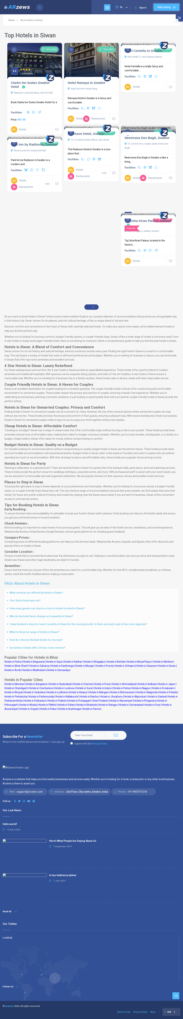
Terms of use (123, 1012)
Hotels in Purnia (104, 665)
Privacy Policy (99, 743)
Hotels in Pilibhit (47, 704)
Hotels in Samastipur (59, 670)
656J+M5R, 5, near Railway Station (144, 56)
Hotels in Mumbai (14, 684)
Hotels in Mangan (98, 692)
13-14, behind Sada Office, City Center (90, 139)
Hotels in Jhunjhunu (111, 696)
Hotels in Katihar (73, 661)
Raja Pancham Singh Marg (84, 88)
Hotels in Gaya (54, 661)
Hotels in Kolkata (147, 684)
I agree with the (90, 743)
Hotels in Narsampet (121, 700)
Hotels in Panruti (92, 708)
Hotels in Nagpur (141, 688)
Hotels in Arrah (12, 670)
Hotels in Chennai (83, 684)
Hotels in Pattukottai (15, 696)
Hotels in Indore (103, 688)
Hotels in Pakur (48, 708)
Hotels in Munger (84, 665)
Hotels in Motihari (163, 661)
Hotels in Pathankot (35, 700)
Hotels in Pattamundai (41, 696)
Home (11, 20)
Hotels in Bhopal (13, 692)
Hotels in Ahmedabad (124, 684)
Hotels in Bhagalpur (94, 661)
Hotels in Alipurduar (135, 696)
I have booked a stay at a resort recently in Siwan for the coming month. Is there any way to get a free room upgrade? (78, 624)
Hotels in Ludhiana (57, 692)
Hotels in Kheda (28, 704)
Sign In (142, 7)
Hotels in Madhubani (34, 670)
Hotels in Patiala (168, 692)
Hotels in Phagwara (145, 700)
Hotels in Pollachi (57, 700)
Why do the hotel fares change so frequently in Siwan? (41, 616)
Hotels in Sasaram (146, 665)
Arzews (9, 1006)
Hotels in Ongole (29, 708)
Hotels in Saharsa (39, 665)
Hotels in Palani (66, 704)
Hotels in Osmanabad (131, 704)
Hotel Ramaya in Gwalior (86, 83)
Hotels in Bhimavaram (122, 692)
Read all (7, 911)
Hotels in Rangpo (107, 704)
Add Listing (164, 7)
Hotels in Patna (121, 688)
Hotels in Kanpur (78, 692)
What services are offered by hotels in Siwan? (36, 592)
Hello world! (10, 824)
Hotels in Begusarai (34, 661)
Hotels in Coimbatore (41, 688)
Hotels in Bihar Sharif (16, 665)
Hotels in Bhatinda (86, 704)
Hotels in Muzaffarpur (139, 661)
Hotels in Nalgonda (147, 692)
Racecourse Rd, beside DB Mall (30, 150)
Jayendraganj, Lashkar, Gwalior (143, 231)
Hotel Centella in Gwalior (143, 51)
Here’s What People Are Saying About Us (72, 840)
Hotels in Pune (102, 684)
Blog (152, 1012)
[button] (91, 593)
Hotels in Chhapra (125, 665)
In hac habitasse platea (62, 875)
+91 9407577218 (137, 791)
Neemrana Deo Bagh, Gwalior (147, 138)
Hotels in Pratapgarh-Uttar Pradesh (88, 700)
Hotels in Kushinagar (69, 708)
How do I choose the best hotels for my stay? (36, 639)
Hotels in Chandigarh (16, 688)
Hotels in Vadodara (34, 692)
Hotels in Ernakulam (163, 688)
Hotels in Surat (84, 688)
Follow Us (8, 986)
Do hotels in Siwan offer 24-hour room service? (37, 647)
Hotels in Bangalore (36, 684)
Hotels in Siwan (167, 665)
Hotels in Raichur (89, 696)
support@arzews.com (30, 791)
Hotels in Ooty (152, 704)
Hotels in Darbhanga (62, 665)
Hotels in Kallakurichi (67, 696)
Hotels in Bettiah (116, 661)
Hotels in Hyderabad (60, 684)
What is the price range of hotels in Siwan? (34, 632)
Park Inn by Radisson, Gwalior (34, 144)
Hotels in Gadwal (157, 696)
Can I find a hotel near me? (25, 600)
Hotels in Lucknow (65, 688)
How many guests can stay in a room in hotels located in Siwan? (47, 608)
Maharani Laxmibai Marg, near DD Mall (33, 92)
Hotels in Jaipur (166, 684)
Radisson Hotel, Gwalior (86, 134)
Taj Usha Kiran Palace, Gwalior (148, 221)
